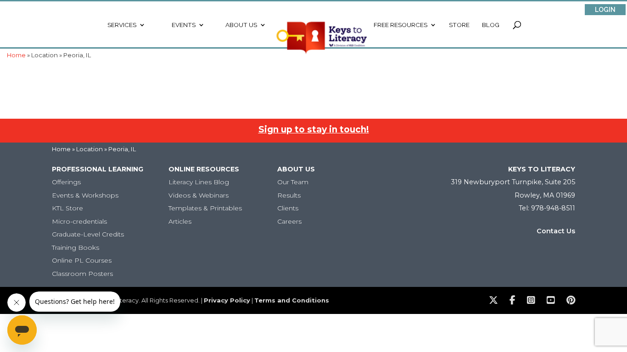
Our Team (292, 182)
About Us (241, 25)
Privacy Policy (227, 300)
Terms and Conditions (291, 300)
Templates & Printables (205, 208)
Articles (179, 221)
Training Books (75, 247)
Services (121, 25)
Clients (287, 208)
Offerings (66, 182)
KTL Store (67, 208)
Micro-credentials (79, 221)
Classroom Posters (82, 274)
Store (459, 25)
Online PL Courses (82, 260)
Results (289, 195)
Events (184, 25)
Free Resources (400, 25)
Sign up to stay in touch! (313, 129)
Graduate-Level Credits (88, 234)
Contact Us (556, 231)
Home (61, 149)
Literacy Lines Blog (198, 182)
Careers (289, 221)
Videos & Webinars (198, 195)
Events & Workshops (85, 195)
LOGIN (605, 9)
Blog (490, 25)
